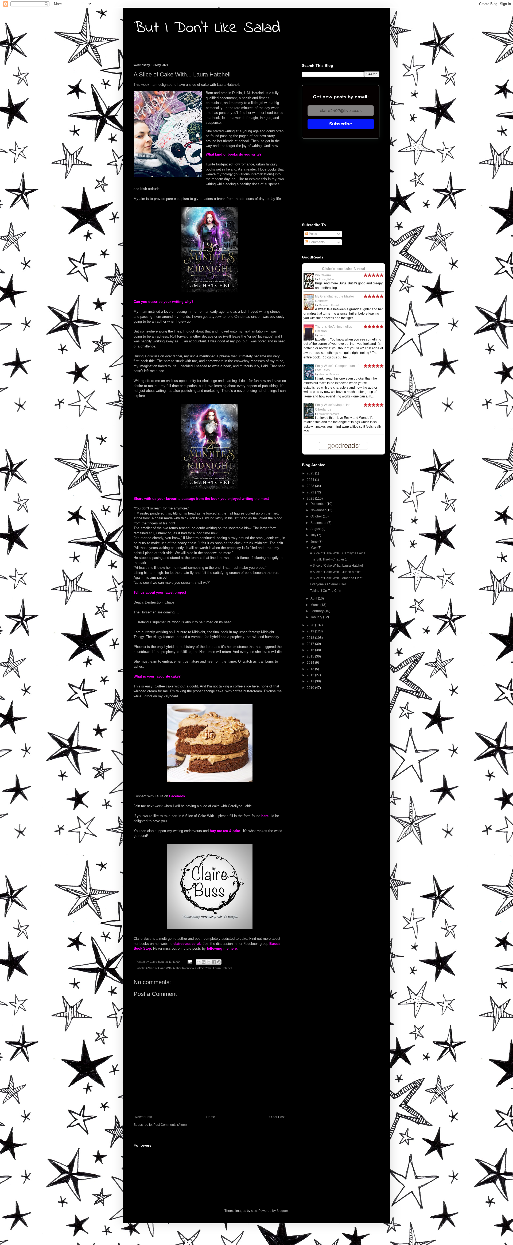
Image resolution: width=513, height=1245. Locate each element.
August (315, 529)
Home (210, 1117)
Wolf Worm (323, 275)
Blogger (282, 1211)
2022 (311, 492)
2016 (311, 650)
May (313, 548)
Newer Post (143, 1117)
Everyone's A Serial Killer (328, 584)
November (318, 510)
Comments (316, 242)
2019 (311, 631)
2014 (311, 662)
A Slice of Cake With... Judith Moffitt (335, 572)
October (316, 516)
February (317, 611)
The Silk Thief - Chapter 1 (328, 559)
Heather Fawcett (329, 374)
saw (254, 1211)
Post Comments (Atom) (170, 1125)
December (318, 504)
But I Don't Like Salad (207, 28)
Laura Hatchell (222, 968)
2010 (311, 688)
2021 (311, 498)
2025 (311, 473)
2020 (311, 625)
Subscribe (340, 123)
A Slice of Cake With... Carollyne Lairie (338, 553)
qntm (322, 335)
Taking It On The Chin (325, 591)
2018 (311, 638)
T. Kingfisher (326, 279)
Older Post (277, 1117)
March (315, 605)
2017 (311, 644)
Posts (312, 234)
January (316, 617)
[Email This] (198, 962)
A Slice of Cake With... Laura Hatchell (337, 565)
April (314, 598)
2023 (311, 486)
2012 (311, 675)
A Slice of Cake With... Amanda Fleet (336, 578)
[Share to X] (208, 962)
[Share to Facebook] (213, 962)
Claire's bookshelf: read (343, 268)
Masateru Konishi (329, 305)
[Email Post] (189, 961)
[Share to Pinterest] (218, 962)
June (314, 541)
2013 (311, 669)
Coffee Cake (203, 968)
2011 (311, 681)
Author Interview (183, 968)
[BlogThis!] (203, 962)
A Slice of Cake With (159, 968)
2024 (311, 480)
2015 (311, 656)
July (313, 535)
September (318, 523)
